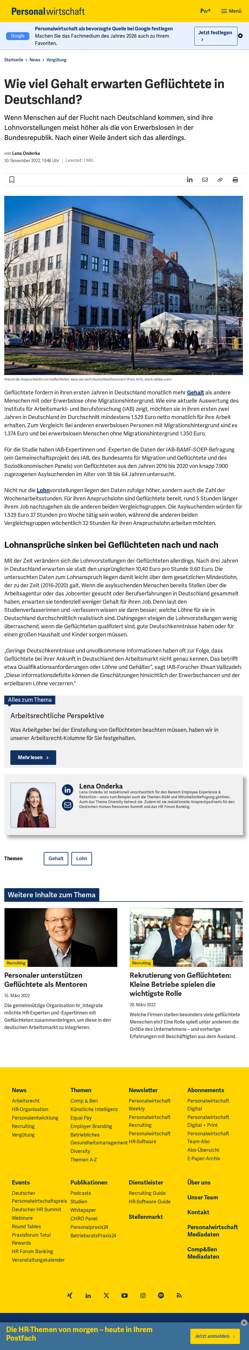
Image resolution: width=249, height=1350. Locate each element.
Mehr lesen (30, 758)
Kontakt (198, 1212)
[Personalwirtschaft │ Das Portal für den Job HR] (48, 11)
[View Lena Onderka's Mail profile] (67, 804)
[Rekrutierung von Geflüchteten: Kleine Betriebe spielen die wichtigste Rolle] (186, 937)
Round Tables (26, 1227)
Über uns (199, 1182)
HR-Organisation (30, 1109)
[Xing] (69, 1296)
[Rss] (179, 1296)
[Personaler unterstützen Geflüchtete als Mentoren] (61, 937)
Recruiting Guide (147, 1193)
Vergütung (56, 60)
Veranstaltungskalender (38, 1260)
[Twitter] (106, 1296)
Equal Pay (81, 1118)
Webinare (22, 1218)
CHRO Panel (83, 1219)
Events (21, 1182)
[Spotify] (161, 1296)
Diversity (80, 1151)
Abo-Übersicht (203, 1150)
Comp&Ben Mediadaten (203, 1253)
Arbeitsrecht (26, 1101)
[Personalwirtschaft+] (206, 12)
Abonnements (205, 1090)
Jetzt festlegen (215, 33)
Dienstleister (146, 1182)
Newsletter (143, 1090)
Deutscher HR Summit (36, 1210)
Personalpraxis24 (89, 1227)
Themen (80, 1090)
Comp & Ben (84, 1101)
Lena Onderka (26, 153)
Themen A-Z (83, 1160)
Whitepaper (83, 1210)
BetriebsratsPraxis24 (93, 1236)
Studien (78, 1202)
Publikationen (88, 1182)
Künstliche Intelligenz (94, 1109)
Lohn (43, 490)
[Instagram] (142, 1296)
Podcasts (80, 1193)
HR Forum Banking (32, 1252)
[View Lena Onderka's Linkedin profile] (67, 790)
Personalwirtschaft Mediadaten (212, 1231)
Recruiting (16, 963)
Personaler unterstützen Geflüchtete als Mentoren (45, 980)
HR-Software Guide (150, 1202)
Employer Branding (91, 1126)
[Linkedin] (88, 1296)
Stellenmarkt (146, 1217)
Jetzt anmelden (212, 1336)
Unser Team (202, 1197)
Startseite (13, 60)
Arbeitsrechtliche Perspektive (57, 716)
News (34, 60)
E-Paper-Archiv (203, 1159)
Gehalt (195, 392)
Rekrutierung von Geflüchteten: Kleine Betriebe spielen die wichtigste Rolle (180, 984)
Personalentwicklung (35, 1118)
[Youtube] (124, 1296)
